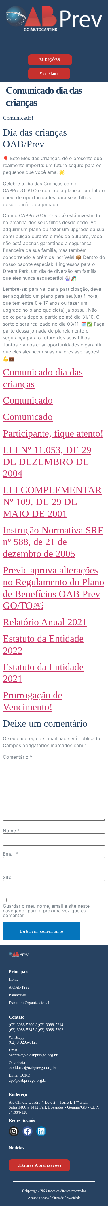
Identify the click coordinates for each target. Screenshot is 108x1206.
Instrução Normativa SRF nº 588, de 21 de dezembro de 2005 (53, 542)
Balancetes (17, 995)
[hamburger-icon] (54, 44)
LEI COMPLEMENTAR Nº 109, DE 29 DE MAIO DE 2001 (52, 501)
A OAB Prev (19, 987)
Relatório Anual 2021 (45, 622)
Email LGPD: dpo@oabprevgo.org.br (28, 1078)
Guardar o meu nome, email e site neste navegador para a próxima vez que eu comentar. (46, 911)
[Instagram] (14, 1131)
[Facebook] (27, 1131)
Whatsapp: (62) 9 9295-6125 (23, 1040)
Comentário (17, 757)
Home (13, 979)
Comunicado (28, 400)
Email (10, 853)
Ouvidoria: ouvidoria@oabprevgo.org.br (32, 1065)
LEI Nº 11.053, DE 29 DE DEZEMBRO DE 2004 (47, 461)
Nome (11, 830)
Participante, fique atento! (53, 433)
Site (7, 877)
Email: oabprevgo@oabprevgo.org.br (33, 1052)
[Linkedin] (41, 1131)
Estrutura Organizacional (29, 1003)
